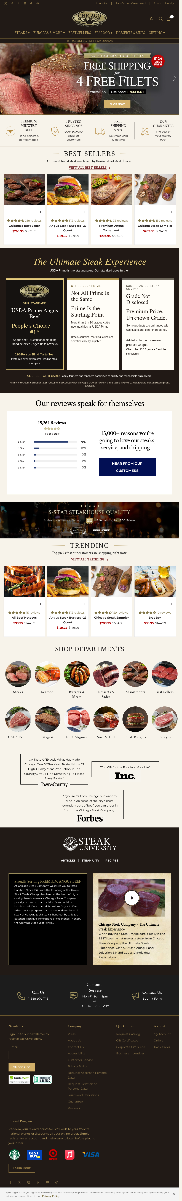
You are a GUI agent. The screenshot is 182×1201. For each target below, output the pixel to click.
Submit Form (152, 998)
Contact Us (152, 992)
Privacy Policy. (51, 1196)
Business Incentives (130, 1053)
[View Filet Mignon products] (77, 719)
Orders (158, 1040)
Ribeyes (165, 737)
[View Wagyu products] (47, 719)
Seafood (47, 692)
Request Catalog (128, 1034)
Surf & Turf (106, 737)
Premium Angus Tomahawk (111, 228)
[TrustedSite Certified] (19, 1079)
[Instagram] (24, 3)
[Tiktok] (31, 3)
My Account (162, 1034)
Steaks (18, 692)
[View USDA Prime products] (18, 719)
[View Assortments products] (135, 674)
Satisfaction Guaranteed (131, 3)
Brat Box (155, 617)
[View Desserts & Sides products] (106, 674)
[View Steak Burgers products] (135, 719)
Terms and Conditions (83, 1095)
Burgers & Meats (77, 694)
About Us (101, 3)
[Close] (174, 1194)
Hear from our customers (127, 467)
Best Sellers (165, 692)
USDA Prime (18, 737)
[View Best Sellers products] (165, 674)
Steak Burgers (135, 737)
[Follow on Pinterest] (38, 1182)
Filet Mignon (76, 737)
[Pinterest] (18, 3)
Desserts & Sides (106, 694)
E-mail (13, 1047)
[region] (89, 78)
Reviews (74, 1108)
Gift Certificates (127, 1040)
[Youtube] (37, 3)
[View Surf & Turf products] (106, 719)
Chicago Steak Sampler (155, 225)
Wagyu (47, 737)
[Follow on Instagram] (29, 1182)
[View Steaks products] (18, 674)
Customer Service (80, 1060)
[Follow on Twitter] (19, 1182)
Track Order (162, 1047)
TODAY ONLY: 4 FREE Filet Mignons (90, 41)
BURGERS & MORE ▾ (49, 33)
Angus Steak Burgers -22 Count (67, 228)
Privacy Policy (77, 1066)
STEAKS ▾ (22, 33)
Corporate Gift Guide (130, 1047)
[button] (16, 220)
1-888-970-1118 (38, 998)
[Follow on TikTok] (56, 1182)
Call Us (38, 992)
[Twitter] (5, 3)
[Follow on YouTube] (47, 1182)
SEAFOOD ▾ (104, 33)
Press (72, 1034)
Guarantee (75, 1101)
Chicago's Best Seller (24, 225)
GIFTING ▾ (157, 33)
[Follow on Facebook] (10, 1182)
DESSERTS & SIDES (130, 33)
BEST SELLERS (79, 33)
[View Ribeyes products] (165, 719)
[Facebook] (12, 3)
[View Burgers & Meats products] (77, 674)
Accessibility (76, 1053)
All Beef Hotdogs (24, 617)
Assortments (135, 692)
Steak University (164, 3)
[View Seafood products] (47, 674)
